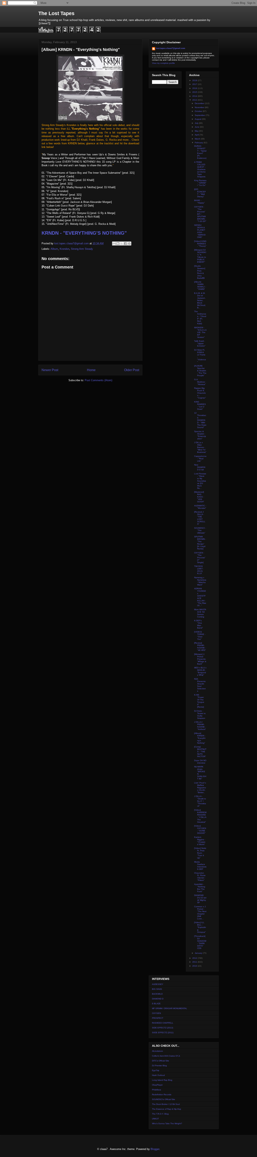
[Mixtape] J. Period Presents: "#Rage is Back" (200, 659)
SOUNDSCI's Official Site (163, 1099)
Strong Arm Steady (82, 248)
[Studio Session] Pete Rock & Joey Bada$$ (199, 272)
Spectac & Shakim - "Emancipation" (200, 435)
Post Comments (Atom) (98, 380)
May (197, 131)
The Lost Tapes (56, 13)
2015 (195, 92)
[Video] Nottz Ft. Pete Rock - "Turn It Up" (200, 853)
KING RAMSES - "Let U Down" (200, 405)
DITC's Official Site (160, 1061)
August (198, 119)
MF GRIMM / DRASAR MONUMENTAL (169, 1008)
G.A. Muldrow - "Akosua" (200, 381)
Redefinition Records (161, 1094)
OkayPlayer (157, 1085)
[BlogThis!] (118, 244)
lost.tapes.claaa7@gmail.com (170, 48)
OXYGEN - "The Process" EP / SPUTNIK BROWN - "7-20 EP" (200, 214)
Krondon (64, 248)
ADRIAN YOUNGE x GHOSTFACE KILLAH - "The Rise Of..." (200, 597)
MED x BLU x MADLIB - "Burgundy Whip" (200, 671)
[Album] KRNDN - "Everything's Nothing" (199, 738)
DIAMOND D (157, 999)
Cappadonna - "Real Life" (200, 458)
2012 (195, 958)
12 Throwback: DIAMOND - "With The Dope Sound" (200, 420)
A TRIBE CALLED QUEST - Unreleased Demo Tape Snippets (200, 169)
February (199, 142)
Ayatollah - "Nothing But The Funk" (199, 888)
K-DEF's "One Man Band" (198, 624)
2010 (195, 966)
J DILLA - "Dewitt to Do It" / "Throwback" (200, 801)
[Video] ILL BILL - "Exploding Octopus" (200, 927)
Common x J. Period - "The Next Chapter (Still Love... (200, 912)
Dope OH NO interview (200, 761)
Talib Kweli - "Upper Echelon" (200, 343)
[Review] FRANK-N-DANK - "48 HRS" (200, 646)
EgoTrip (155, 1070)
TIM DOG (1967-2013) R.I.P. (198, 570)
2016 (195, 88)
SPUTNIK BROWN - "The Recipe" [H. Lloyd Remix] (200, 543)
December (200, 103)
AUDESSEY (157, 984)
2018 (195, 80)
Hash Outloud (158, 1075)
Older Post (131, 370)
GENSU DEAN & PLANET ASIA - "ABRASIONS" (200, 231)
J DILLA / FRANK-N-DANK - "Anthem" (200, 725)
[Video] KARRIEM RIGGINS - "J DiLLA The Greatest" (200, 816)
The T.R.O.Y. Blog (160, 1114)
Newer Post (50, 370)
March (198, 139)
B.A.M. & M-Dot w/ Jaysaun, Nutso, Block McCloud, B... (200, 300)
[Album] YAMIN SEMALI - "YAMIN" (200, 285)
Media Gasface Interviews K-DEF (200, 865)
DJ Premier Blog (159, 1065)
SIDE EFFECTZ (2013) (162, 1028)
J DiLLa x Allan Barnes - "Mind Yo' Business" (200, 447)
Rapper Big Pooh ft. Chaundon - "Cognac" (200, 393)
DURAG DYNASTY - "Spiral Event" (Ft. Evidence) (200, 152)
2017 (195, 84)
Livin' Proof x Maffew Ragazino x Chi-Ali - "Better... (200, 788)
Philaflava (156, 1090)
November (200, 107)
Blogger (155, 1149)
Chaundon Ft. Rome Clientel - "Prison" (200, 876)
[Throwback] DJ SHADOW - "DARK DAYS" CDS (200, 942)
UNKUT (155, 1119)
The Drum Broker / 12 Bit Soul (166, 1104)
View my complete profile (163, 63)
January (199, 953)
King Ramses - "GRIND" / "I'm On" (200, 182)
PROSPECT (157, 1018)
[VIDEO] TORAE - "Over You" (199, 635)
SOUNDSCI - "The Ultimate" (200, 530)
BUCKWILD (157, 994)
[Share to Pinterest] (129, 244)
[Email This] (114, 244)
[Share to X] (122, 244)
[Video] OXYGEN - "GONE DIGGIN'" (200, 829)
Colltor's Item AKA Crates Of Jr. (166, 1056)
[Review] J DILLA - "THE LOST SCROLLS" (199, 518)
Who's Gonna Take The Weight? (167, 1123)
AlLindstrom (157, 1051)
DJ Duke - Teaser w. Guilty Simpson (200, 714)
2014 (195, 96)
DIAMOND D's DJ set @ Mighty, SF (200, 899)
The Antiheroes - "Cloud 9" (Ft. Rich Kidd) (200, 317)
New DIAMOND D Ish (199, 467)
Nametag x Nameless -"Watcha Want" (200, 581)
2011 (195, 962)
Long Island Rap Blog (162, 1080)
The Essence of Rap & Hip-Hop (166, 1109)
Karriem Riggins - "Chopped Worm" (199, 840)
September (200, 115)
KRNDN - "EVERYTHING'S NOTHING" (84, 233)
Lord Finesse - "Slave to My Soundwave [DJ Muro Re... (200, 481)
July (197, 123)
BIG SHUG (157, 989)
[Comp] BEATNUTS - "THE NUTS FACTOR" (200, 752)
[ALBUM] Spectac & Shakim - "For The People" (200, 371)
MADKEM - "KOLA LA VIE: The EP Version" (200, 332)
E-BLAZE (156, 1003)
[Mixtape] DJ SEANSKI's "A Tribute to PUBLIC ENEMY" (200, 256)
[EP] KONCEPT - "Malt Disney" (200, 193)
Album (54, 248)
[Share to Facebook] (125, 244)
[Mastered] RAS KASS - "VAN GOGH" (199, 497)
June (197, 127)
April (197, 135)
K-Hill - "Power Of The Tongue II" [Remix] (199, 701)
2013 (195, 100)
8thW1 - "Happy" (199, 201)
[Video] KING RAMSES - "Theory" (200, 243)
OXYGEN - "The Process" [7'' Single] (199, 558)
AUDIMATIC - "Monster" (200, 507)
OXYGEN (156, 1013)
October (199, 111)
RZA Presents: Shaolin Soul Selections (200, 685)
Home (91, 370)
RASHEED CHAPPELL (162, 1023)
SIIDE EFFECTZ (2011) (162, 1032)
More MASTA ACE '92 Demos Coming (200, 613)
